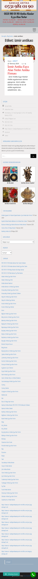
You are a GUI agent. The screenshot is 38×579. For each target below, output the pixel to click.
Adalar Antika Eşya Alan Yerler (9, 276)
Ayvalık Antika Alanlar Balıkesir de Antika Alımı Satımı (14, 221)
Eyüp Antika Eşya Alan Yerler (9, 371)
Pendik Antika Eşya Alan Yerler (9, 446)
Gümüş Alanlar (5, 388)
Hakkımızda (4, 395)
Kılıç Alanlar (4, 429)
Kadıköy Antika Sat (6, 231)
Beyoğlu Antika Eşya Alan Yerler (9, 341)
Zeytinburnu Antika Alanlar (8, 500)
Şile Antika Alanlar (6, 469)
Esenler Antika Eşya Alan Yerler (9, 361)
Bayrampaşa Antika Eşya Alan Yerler (10, 327)
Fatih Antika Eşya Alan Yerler (8, 374)
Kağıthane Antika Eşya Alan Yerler (10, 415)
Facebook (7, 132)
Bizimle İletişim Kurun (7, 344)
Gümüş (3, 385)
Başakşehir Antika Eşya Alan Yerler (10, 324)
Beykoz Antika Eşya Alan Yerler (9, 334)
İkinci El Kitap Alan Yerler (8, 402)
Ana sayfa (4, 36)
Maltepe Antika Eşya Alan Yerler (9, 435)
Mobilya (4, 439)
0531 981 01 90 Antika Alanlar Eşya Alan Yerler (19, 15)
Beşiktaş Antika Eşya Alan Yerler (9, 331)
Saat (3, 459)
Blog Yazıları (10, 36)
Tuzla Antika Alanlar (6, 489)
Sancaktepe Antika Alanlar (8, 462)
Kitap (3, 422)
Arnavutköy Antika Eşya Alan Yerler (10, 290)
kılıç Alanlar (4, 425)
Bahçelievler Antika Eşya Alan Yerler (10, 317)
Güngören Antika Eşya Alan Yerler (10, 391)
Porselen (4, 452)
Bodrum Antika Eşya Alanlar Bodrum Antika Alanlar (14, 224)
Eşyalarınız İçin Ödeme (7, 368)
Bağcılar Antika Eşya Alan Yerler (9, 314)
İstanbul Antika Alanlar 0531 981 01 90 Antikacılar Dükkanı (16, 405)
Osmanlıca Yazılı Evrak (7, 442)
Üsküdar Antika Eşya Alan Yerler (9, 496)
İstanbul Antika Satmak (7, 408)
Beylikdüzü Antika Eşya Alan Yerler (10, 337)
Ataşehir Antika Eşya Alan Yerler (9, 297)
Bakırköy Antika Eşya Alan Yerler (9, 320)
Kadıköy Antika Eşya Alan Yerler (9, 412)
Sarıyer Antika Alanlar (7, 466)
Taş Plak (3, 486)
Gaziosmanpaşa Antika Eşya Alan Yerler (11, 381)
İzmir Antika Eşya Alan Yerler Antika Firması (18, 70)
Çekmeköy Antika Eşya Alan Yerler (10, 358)
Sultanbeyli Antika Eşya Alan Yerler (10, 479)
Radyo (3, 456)
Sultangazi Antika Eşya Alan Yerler (10, 483)
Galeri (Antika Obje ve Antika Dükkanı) (11, 378)
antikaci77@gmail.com (10, 119)
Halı (2, 398)
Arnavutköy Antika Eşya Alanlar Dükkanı (11, 293)
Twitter (6, 135)
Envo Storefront (27, 576)
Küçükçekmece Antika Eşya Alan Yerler (11, 432)
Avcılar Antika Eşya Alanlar (8, 307)
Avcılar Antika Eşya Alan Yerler (9, 303)
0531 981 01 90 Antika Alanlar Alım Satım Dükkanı (14, 263)
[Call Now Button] (33, 574)
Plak (2, 449)
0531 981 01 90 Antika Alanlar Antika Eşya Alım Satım (14, 266)
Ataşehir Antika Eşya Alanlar (8, 300)
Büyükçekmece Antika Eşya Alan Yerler (11, 351)
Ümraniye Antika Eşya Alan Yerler (10, 493)
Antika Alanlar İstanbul (7, 283)
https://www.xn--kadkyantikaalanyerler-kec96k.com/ (18, 129)
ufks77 (15, 61)
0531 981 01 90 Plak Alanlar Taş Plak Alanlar (12, 273)
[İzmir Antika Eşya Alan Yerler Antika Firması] (19, 54)
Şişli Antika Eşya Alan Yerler (8, 476)
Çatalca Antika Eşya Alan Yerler (9, 354)
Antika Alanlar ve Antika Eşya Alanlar (10, 287)
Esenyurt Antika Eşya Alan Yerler (9, 364)
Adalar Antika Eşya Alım (7, 280)
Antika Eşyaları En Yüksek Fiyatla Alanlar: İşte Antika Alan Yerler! (17, 215)
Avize (3, 310)
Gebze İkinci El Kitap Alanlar (9, 228)
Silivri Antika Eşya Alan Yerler (9, 473)
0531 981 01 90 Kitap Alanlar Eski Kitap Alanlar (13, 270)
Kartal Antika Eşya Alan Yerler (9, 418)
